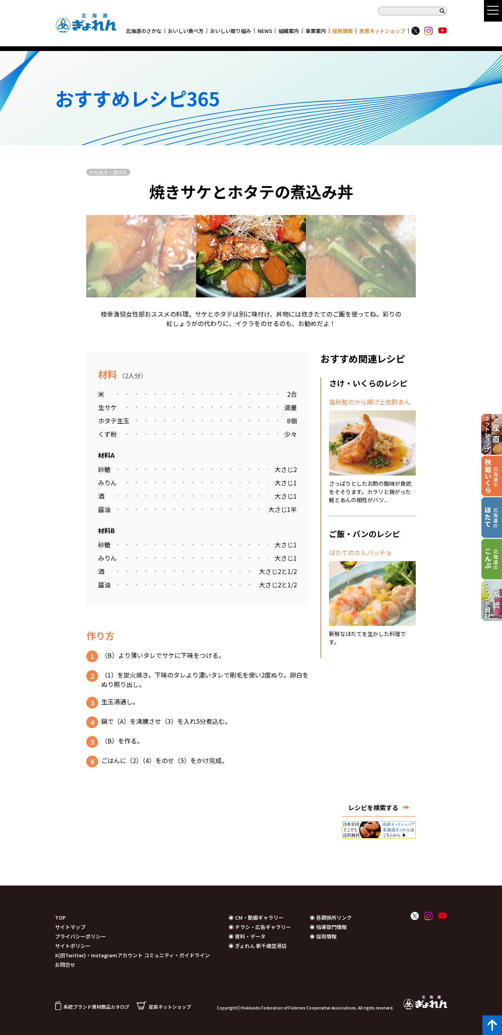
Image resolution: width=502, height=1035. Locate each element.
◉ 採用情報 (323, 936)
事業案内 (316, 31)
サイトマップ (70, 927)
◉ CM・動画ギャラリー (256, 917)
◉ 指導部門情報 (328, 927)
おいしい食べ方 (186, 31)
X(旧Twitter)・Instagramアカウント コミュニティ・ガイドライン (132, 955)
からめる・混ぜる (108, 172)
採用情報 (342, 31)
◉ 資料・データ (247, 936)
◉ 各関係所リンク (331, 917)
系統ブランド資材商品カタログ (96, 1006)
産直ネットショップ (382, 31)
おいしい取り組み (230, 31)
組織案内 (288, 31)
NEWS (265, 31)
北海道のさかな (144, 31)
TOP (60, 917)
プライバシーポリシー (80, 936)
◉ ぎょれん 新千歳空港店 (258, 945)
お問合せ (65, 964)
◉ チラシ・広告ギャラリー (260, 927)
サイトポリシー (73, 945)
